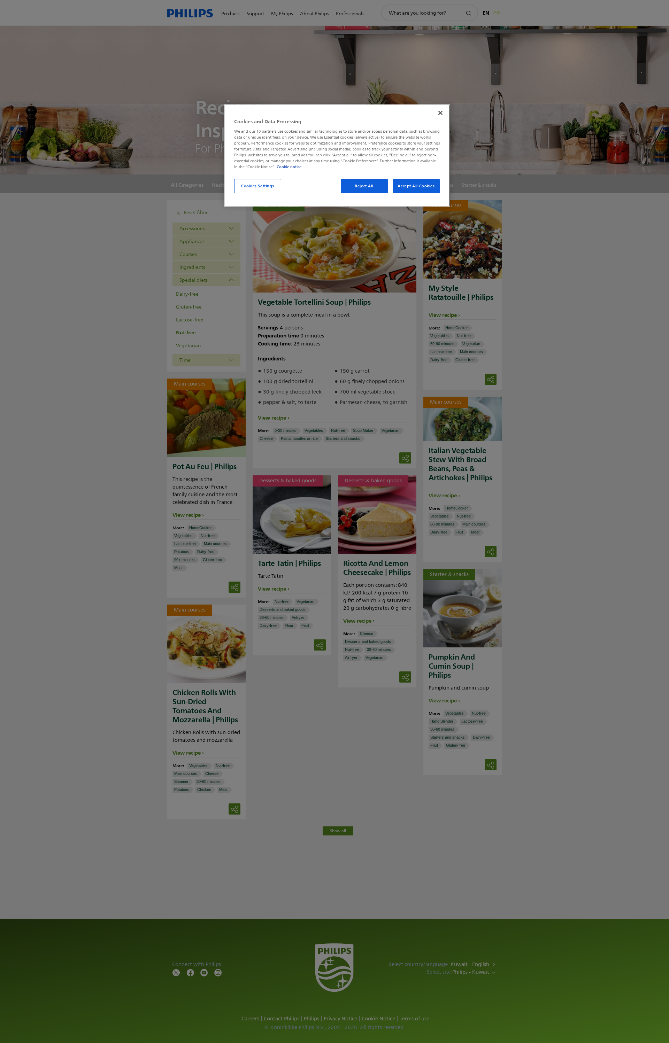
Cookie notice (289, 166)
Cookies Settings (257, 185)
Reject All (364, 185)
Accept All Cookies (416, 185)
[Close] (440, 112)
